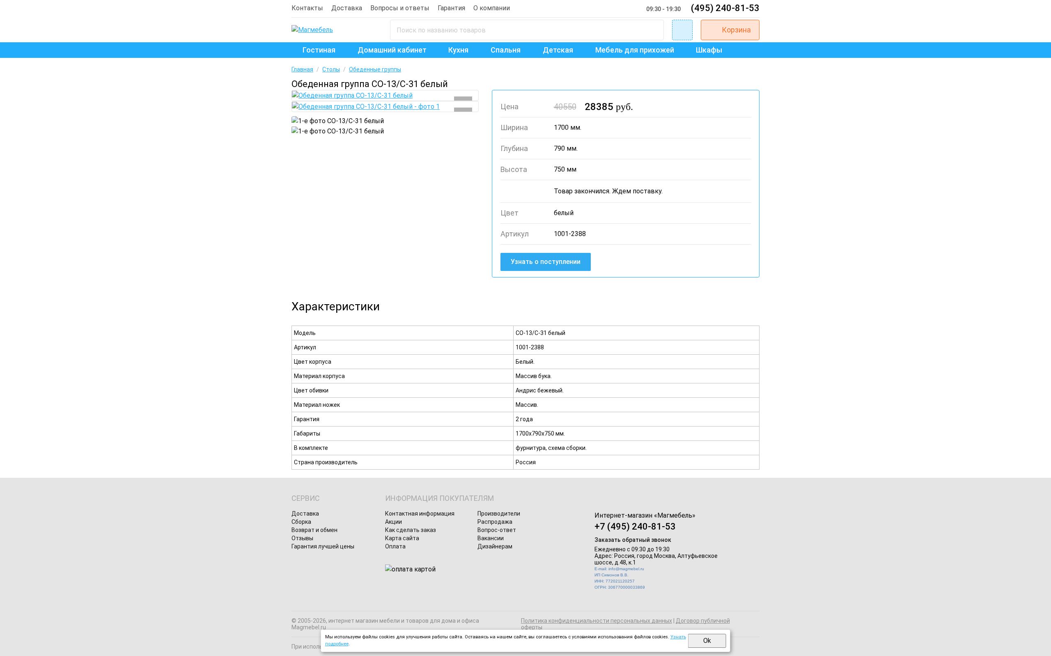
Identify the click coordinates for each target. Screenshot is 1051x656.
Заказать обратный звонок (632, 540)
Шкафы (709, 50)
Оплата (395, 546)
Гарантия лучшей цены (322, 546)
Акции (393, 521)
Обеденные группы (375, 69)
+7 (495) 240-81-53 (635, 526)
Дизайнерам (494, 546)
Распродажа (494, 521)
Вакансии (490, 538)
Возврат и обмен (314, 530)
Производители (498, 513)
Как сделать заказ (410, 530)
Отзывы (302, 538)
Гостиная (319, 50)
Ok (707, 641)
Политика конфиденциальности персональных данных (596, 620)
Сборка (301, 521)
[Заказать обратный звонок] (682, 30)
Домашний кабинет (392, 50)
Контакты (307, 8)
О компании (491, 8)
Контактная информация (419, 513)
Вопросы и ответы (399, 8)
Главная (302, 69)
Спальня (506, 50)
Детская (558, 50)
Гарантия (451, 8)
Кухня (458, 50)
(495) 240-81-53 (725, 8)
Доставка (346, 8)
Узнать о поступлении (546, 262)
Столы (331, 69)
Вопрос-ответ (496, 530)
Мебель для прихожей (634, 50)
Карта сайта (402, 538)
